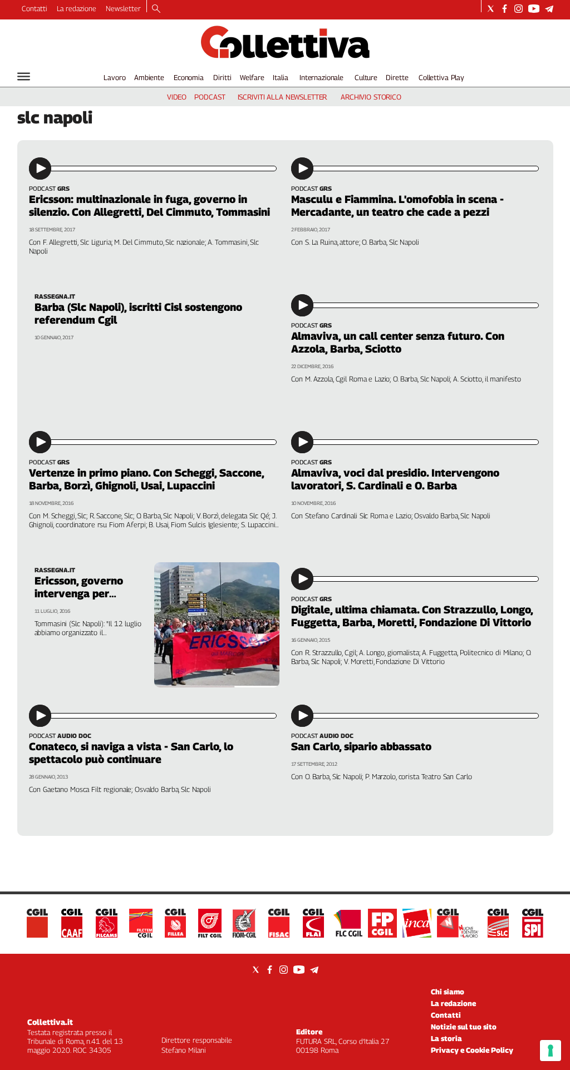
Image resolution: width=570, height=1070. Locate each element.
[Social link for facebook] (504, 8)
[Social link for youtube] (533, 8)
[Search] (156, 9)
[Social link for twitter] (491, 8)
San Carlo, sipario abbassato (361, 746)
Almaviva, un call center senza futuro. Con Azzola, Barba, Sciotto (397, 342)
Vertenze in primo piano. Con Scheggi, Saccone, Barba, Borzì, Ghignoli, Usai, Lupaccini (146, 479)
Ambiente (149, 77)
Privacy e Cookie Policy (472, 1050)
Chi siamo (447, 991)
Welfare (252, 77)
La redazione (76, 8)
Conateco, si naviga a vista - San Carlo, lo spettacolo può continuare (131, 752)
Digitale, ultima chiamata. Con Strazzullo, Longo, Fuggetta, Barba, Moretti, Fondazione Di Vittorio (412, 615)
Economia (189, 77)
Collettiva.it (50, 1022)
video (176, 96)
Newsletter (123, 8)
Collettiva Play (441, 77)
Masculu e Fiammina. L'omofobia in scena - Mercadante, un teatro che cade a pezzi (397, 205)
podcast (209, 96)
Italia (280, 77)
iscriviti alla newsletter (282, 96)
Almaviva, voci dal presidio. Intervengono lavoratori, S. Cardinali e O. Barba (395, 479)
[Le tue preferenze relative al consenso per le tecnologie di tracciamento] (550, 1050)
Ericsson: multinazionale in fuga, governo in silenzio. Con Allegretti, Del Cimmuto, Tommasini (149, 205)
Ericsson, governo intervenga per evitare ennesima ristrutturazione (79, 599)
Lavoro (114, 77)
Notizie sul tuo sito (464, 1026)
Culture (366, 77)
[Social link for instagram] (518, 8)
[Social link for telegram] (549, 8)
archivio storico (371, 96)
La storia (446, 1038)
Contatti (34, 8)
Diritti (222, 77)
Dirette (397, 77)
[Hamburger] (23, 76)
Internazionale (321, 77)
